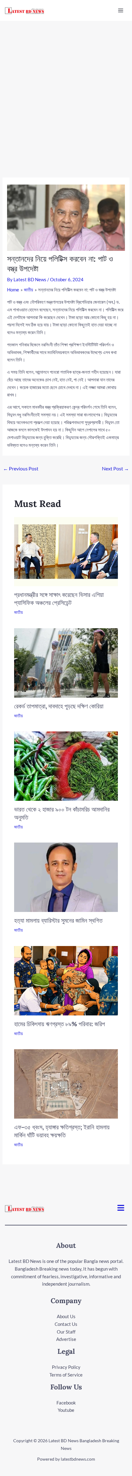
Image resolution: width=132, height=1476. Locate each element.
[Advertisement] (66, 90)
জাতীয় (18, 612)
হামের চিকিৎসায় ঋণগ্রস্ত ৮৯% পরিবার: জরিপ (59, 1024)
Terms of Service (66, 1374)
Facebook (66, 1402)
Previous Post (20, 468)
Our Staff (66, 1331)
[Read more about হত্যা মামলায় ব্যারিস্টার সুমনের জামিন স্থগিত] (66, 876)
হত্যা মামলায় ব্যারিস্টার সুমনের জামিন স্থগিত (58, 920)
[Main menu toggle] (120, 10)
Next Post (115, 468)
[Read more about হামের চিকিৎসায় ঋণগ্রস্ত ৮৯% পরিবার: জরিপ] (66, 980)
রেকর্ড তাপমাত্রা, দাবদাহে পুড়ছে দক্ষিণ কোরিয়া (58, 706)
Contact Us (66, 1324)
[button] (121, 1208)
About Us (66, 1316)
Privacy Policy (66, 1367)
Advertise (66, 1339)
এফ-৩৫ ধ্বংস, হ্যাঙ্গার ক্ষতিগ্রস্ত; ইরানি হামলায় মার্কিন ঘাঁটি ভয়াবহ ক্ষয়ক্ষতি (62, 1131)
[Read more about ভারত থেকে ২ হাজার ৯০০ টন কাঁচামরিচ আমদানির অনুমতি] (66, 765)
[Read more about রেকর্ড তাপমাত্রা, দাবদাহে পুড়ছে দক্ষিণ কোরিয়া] (66, 662)
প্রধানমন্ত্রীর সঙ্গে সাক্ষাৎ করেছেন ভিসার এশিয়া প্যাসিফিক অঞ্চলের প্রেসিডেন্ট (59, 598)
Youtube (66, 1410)
